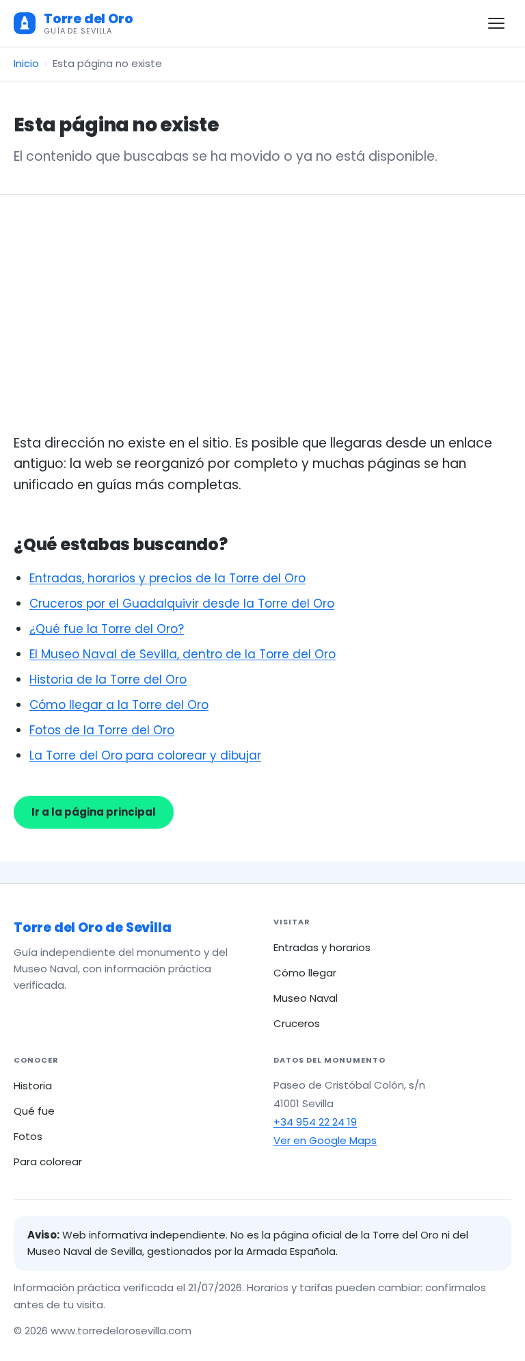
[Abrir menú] (496, 23)
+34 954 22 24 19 (315, 1122)
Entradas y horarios (322, 947)
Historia (33, 1085)
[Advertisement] (262, 330)
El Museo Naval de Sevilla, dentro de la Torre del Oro (182, 654)
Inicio (26, 63)
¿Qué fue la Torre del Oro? (106, 629)
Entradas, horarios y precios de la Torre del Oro (167, 578)
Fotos (28, 1136)
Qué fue (34, 1111)
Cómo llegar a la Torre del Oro (118, 705)
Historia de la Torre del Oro (108, 679)
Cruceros (296, 1023)
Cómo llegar (304, 972)
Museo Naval (305, 998)
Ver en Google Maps (325, 1140)
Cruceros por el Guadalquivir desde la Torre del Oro (181, 603)
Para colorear (48, 1161)
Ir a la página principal (93, 812)
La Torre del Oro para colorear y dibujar (145, 755)
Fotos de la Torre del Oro (101, 730)
